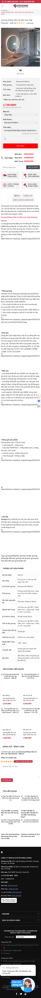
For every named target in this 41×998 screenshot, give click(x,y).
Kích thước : (8, 119)
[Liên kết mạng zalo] (39, 406)
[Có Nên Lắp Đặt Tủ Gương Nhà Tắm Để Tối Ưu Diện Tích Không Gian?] (30, 801)
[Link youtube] (25, 994)
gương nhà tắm (25, 556)
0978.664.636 (16, 892)
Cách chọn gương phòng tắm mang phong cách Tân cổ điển (10, 836)
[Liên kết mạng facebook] (39, 401)
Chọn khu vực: (10, 937)
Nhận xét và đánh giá (8, 758)
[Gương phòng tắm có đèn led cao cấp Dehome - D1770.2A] (31, 682)
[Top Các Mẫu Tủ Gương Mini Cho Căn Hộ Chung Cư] (10, 801)
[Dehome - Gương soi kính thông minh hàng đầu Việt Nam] (20, 6)
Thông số (27, 196)
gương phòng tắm (12, 556)
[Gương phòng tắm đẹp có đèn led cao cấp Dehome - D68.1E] (10, 682)
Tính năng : (7, 127)
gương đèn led (20, 561)
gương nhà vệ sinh (23, 558)
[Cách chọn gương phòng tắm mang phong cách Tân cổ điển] (10, 825)
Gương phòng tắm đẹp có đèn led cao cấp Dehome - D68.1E (10, 700)
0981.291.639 (12, 2)
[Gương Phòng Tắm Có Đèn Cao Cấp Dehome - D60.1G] (20, 66)
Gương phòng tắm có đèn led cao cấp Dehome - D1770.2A (30, 700)
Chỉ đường (6, 953)
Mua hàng (20, 146)
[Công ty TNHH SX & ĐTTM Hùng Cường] (20, 853)
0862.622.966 (16, 895)
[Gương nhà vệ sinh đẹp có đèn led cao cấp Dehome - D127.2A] (31, 717)
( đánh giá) (29, 23)
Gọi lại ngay (33, 167)
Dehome (5, 914)
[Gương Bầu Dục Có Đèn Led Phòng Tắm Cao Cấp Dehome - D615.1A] (10, 717)
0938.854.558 (29, 2)
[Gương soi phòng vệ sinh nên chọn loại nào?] (30, 825)
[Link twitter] (21, 994)
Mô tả (17, 196)
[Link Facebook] (16, 994)
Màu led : (6, 111)
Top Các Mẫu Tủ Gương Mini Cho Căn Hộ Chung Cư (9, 813)
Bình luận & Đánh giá (23, 200)
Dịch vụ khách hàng (11, 920)
